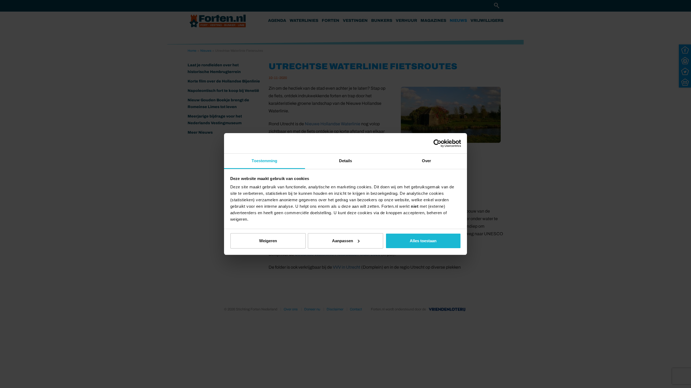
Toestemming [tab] (264, 160)
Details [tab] (345, 160)
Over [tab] (426, 160)
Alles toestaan (423, 240)
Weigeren (268, 240)
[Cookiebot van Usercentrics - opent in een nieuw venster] (437, 143)
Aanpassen (342, 240)
